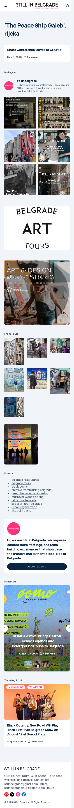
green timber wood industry (29, 493)
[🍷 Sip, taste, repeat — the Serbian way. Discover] (20, 113)
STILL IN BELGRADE (22, 769)
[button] (6, 5)
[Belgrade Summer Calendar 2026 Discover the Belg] (54, 113)
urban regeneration (24, 507)
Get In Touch (35, 566)
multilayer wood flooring (27, 497)
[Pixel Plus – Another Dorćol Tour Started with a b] (20, 179)
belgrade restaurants (25, 479)
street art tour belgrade (26, 503)
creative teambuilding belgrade (31, 490)
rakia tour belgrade (23, 500)
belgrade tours (21, 483)
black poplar (19, 486)
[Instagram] (18, 794)
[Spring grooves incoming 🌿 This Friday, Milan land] (54, 146)
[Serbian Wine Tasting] (37, 628)
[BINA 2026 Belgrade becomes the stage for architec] (54, 179)
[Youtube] (6, 794)
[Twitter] (12, 794)
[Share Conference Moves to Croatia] (37, 53)
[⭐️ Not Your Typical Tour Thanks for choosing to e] (20, 146)
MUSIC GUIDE (15, 687)
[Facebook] (24, 794)
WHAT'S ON (35, 687)
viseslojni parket (21, 510)
